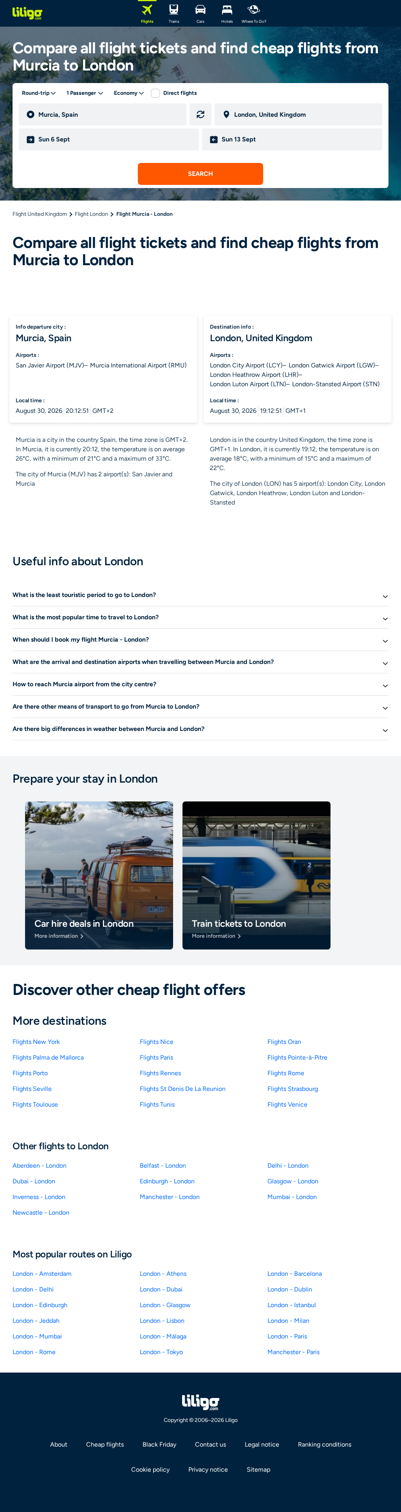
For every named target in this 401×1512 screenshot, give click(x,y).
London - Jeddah (36, 1320)
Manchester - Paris (293, 1352)
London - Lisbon (162, 1320)
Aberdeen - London (40, 1165)
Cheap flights (105, 1444)
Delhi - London (288, 1165)
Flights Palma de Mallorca (48, 1057)
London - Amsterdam (42, 1273)
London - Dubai (161, 1289)
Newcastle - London (41, 1212)
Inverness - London (39, 1197)
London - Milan (288, 1320)
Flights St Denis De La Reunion (183, 1088)
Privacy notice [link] (208, 1469)
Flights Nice (156, 1041)
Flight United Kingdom (40, 214)
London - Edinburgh (40, 1305)
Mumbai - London (292, 1197)
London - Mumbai (37, 1336)
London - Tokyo (161, 1352)
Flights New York (36, 1041)
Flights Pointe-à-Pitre (297, 1057)
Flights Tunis (157, 1104)
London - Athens (163, 1273)
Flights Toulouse (35, 1104)
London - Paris (287, 1336)
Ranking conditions (324, 1444)
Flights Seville (32, 1088)
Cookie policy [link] (150, 1469)
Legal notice (262, 1444)
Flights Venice (287, 1104)
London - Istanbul (291, 1305)
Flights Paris (156, 1057)
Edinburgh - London (167, 1181)
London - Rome (34, 1352)
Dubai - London (34, 1181)
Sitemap (258, 1469)
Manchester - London (170, 1197)
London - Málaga (163, 1336)
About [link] (58, 1444)
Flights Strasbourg (292, 1088)
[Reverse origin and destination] (200, 114)
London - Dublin (289, 1289)
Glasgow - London (292, 1181)
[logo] (27, 13)
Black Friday (159, 1444)
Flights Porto (30, 1073)
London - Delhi (33, 1289)
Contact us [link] (210, 1444)
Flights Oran (284, 1041)
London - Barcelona (294, 1273)
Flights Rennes (160, 1073)
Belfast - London (163, 1165)
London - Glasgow (165, 1305)
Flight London (91, 214)
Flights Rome (285, 1073)
